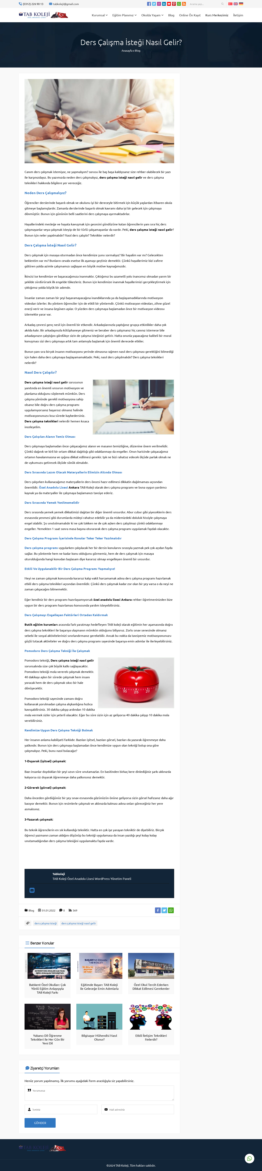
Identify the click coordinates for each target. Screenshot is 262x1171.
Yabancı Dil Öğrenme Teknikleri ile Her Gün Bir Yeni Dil (47, 1039)
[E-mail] (32, 891)
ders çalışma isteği (46, 923)
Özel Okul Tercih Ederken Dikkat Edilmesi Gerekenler (151, 986)
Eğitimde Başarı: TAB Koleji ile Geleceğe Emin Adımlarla (99, 986)
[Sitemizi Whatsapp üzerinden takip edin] (179, 4)
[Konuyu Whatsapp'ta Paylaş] (171, 910)
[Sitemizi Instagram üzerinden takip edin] (159, 4)
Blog (137, 50)
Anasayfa (127, 50)
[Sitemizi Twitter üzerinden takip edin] (154, 4)
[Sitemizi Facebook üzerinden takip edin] (149, 4)
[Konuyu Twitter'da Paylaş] (164, 910)
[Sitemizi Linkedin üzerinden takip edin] (164, 4)
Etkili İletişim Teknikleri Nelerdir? (151, 1037)
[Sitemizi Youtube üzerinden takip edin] (169, 4)
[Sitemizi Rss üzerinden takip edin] (184, 4)
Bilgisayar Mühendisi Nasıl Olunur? (99, 1037)
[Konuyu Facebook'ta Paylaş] (158, 910)
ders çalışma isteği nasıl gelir (78, 923)
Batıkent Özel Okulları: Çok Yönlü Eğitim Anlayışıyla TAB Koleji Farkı (47, 988)
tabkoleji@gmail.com (66, 4)
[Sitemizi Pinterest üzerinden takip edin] (174, 4)
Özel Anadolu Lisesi (53, 487)
